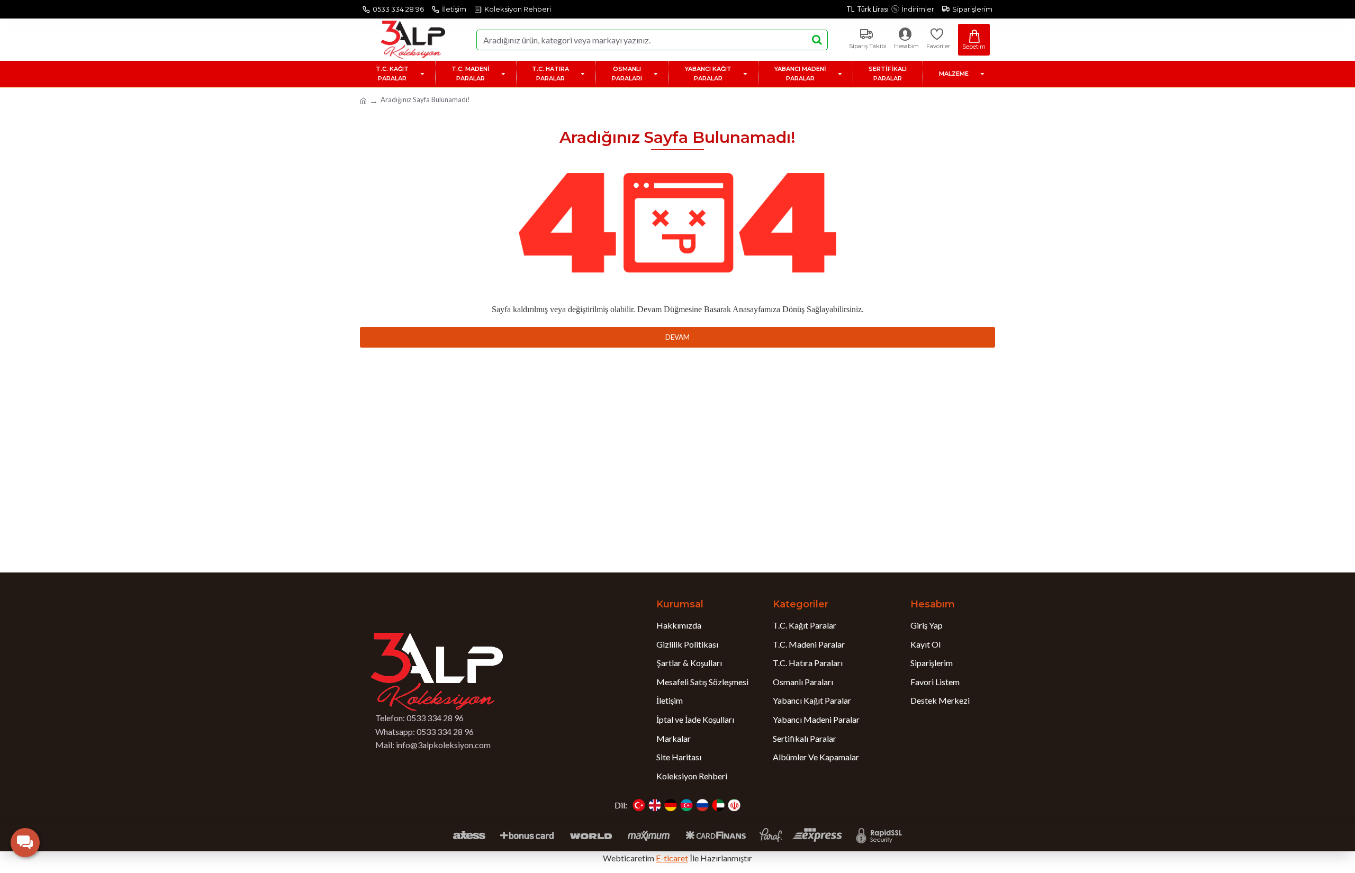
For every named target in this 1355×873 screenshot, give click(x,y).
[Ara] (816, 40)
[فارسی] (734, 805)
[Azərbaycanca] (686, 805)
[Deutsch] (670, 805)
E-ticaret (672, 858)
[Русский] (702, 805)
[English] (654, 805)
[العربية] (718, 805)
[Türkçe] (639, 805)
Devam (677, 337)
